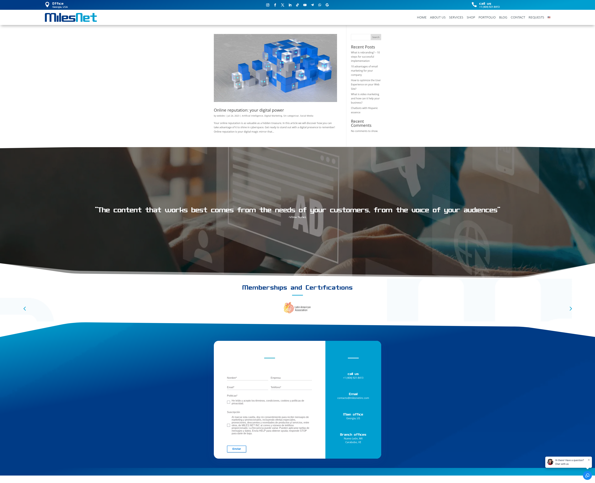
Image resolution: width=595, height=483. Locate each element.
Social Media (306, 115)
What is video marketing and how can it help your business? (365, 98)
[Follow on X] (283, 5)
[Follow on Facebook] (275, 5)
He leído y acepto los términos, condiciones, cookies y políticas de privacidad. (268, 402)
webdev (221, 115)
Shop (471, 17)
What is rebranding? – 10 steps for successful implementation (365, 57)
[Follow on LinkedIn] (290, 5)
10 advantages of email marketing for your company (364, 71)
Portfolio (487, 17)
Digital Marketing (273, 115)
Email (230, 387)
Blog (503, 17)
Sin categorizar (291, 115)
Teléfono (276, 387)
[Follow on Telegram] (312, 5)
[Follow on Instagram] (268, 5)
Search (375, 37)
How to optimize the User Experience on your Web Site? (366, 84)
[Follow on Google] (327, 5)
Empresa (276, 378)
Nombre (232, 378)
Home (422, 17)
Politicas (232, 395)
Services (456, 17)
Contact (518, 17)
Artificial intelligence (252, 115)
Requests (536, 17)
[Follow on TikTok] (297, 5)
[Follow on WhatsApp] (320, 5)
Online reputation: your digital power (249, 110)
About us (438, 17)
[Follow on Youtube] (305, 5)
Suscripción (233, 412)
